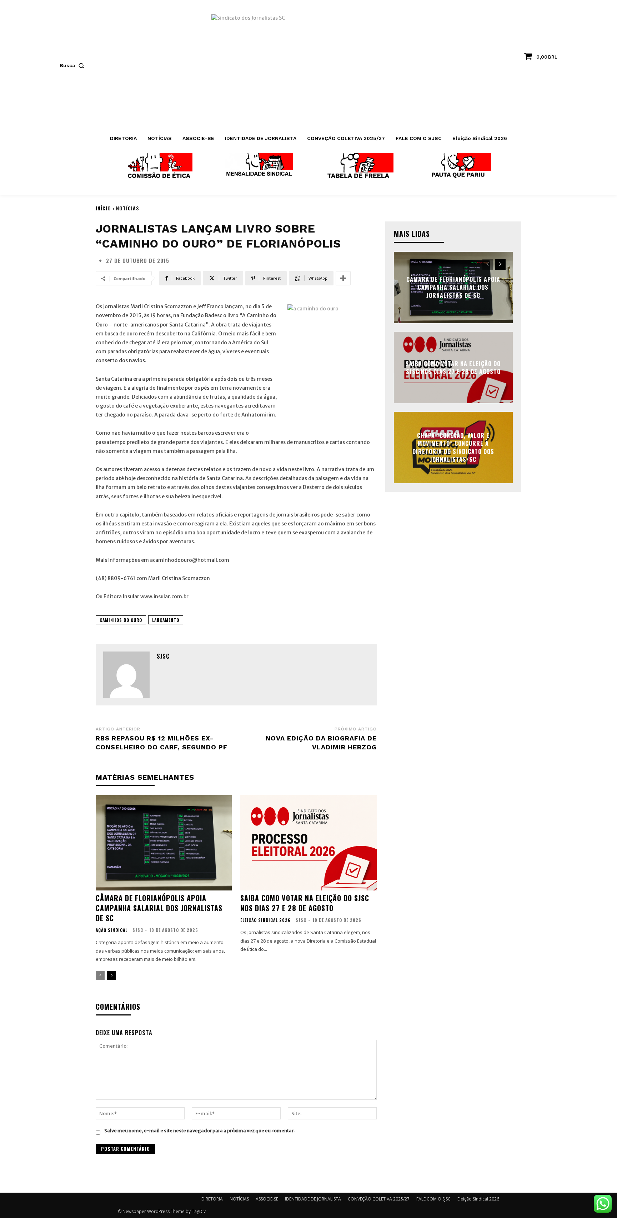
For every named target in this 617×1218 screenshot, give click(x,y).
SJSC (163, 656)
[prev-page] (100, 975)
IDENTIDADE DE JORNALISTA (313, 1199)
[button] (73, 65)
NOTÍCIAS (127, 208)
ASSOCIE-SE (267, 1199)
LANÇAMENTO (165, 620)
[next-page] (111, 975)
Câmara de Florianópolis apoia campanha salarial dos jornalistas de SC (159, 908)
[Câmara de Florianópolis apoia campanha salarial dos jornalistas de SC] (164, 842)
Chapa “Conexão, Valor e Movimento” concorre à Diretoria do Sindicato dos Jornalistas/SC (453, 447)
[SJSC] (126, 675)
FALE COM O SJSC (433, 1199)
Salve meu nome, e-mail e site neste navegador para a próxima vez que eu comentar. (199, 1131)
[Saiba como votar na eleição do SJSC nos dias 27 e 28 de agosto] (308, 842)
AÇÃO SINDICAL (111, 930)
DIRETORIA (212, 1199)
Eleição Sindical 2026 (265, 920)
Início (103, 208)
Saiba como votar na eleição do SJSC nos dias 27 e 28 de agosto (304, 903)
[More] (343, 278)
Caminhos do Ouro (121, 620)
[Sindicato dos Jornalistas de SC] (308, 69)
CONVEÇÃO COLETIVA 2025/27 (379, 1199)
